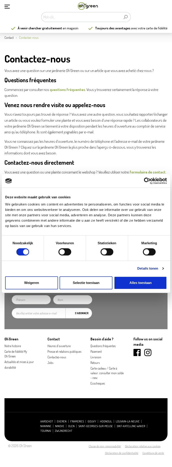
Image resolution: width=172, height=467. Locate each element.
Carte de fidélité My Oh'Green (15, 354)
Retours (95, 363)
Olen (71, 426)
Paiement (96, 351)
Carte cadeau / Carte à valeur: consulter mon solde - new (107, 373)
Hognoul (106, 421)
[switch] (64, 251)
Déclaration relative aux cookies (142, 446)
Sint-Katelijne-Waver (131, 426)
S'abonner (81, 313)
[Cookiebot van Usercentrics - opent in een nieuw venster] (147, 180)
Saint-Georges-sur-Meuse (95, 426)
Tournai (45, 430)
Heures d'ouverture (59, 346)
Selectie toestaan (86, 283)
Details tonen (147, 268)
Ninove (59, 426)
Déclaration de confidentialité (121, 453)
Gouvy (92, 421)
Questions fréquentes (103, 346)
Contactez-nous (56, 357)
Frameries (77, 421)
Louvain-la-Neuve (128, 421)
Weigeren (31, 283)
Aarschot (46, 421)
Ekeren (62, 421)
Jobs (50, 363)
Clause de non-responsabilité (105, 446)
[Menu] (7, 6)
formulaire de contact (148, 171)
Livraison (95, 357)
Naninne (45, 426)
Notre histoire (12, 346)
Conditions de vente (153, 453)
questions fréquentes (67, 89)
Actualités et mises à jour (19, 362)
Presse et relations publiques (64, 351)
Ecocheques (97, 383)
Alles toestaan (140, 283)
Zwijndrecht (63, 430)
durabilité (10, 367)
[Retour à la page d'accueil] (88, 6)
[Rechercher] (125, 17)
